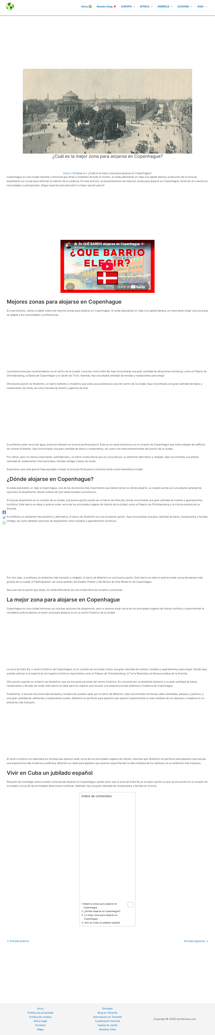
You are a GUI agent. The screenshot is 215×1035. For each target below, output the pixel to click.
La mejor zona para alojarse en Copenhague (100, 917)
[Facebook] (4, 512)
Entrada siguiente (196, 941)
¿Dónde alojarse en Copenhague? (102, 911)
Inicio (40, 1008)
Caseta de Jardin (108, 1025)
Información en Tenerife (107, 1017)
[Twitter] (4, 517)
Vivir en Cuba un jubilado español (102, 922)
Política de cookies (40, 1017)
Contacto (40, 1025)
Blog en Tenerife (107, 1012)
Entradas (107, 1008)
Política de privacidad (40, 1012)
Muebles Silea (107, 1029)
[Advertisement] (107, 41)
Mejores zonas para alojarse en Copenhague (100, 905)
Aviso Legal (40, 1021)
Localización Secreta (107, 1021)
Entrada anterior (18, 941)
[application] (133, 6)
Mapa (40, 1029)
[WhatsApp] (4, 522)
